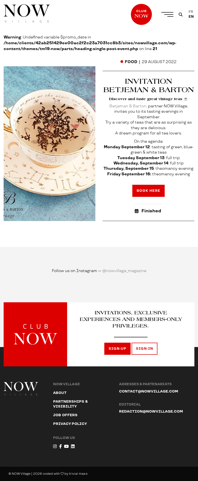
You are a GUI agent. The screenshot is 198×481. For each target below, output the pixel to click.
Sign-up (117, 349)
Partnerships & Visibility (70, 404)
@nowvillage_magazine (124, 271)
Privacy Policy (70, 424)
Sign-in (144, 349)
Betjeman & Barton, (128, 106)
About (60, 393)
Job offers (65, 415)
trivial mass (78, 474)
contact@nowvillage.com (148, 391)
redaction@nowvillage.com (151, 411)
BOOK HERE (148, 191)
